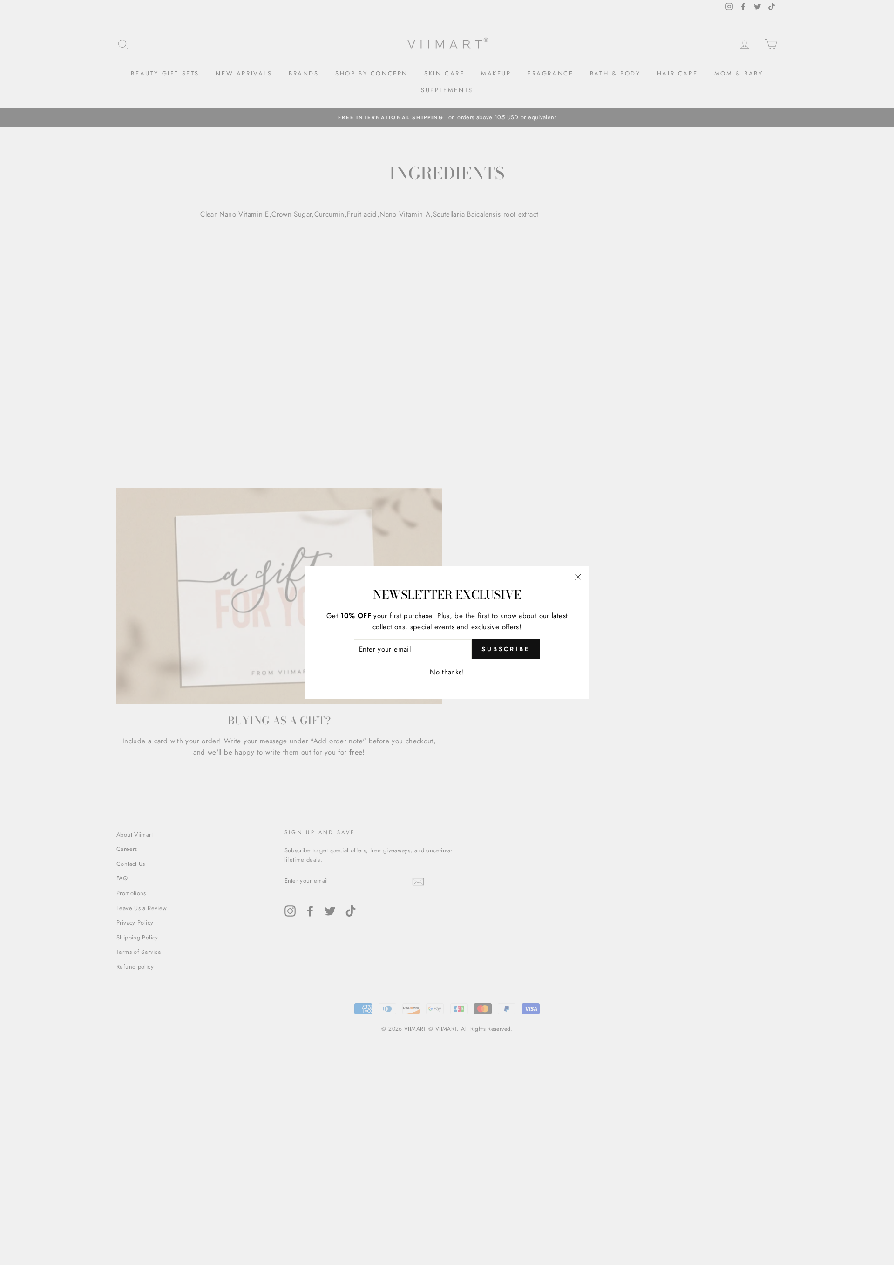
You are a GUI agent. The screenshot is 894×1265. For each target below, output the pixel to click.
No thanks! (447, 672)
